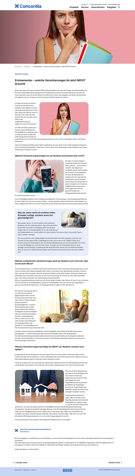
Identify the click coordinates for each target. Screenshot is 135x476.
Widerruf (84, 4)
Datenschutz (18, 470)
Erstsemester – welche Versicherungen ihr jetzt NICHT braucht (54, 66)
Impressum (26, 470)
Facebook (67, 470)
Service (85, 7)
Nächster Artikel (114, 462)
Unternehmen (98, 7)
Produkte (74, 7)
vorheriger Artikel (21, 462)
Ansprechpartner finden (99, 4)
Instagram (70, 470)
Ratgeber (111, 7)
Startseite (18, 66)
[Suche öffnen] (119, 8)
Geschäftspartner (114, 4)
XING (64, 470)
